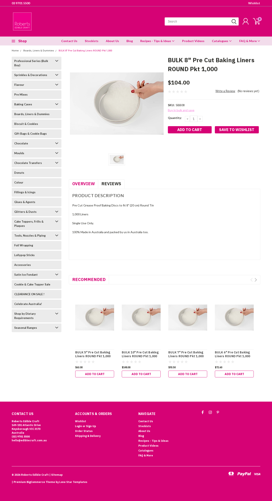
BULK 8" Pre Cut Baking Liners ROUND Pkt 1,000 (85, 50)
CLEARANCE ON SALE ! (29, 294)
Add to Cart (95, 374)
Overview (83, 183)
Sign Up (91, 426)
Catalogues (220, 41)
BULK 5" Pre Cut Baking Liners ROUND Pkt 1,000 (93, 354)
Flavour (19, 84)
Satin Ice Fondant (26, 274)
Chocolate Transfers (28, 163)
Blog (129, 41)
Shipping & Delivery (88, 435)
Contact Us (69, 41)
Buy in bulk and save (181, 110)
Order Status (84, 431)
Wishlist (254, 3)
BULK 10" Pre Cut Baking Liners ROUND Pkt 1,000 (140, 354)
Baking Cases (23, 104)
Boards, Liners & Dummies (38, 50)
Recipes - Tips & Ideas (156, 41)
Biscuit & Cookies (26, 124)
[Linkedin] (192, 145)
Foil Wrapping (23, 245)
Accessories (22, 265)
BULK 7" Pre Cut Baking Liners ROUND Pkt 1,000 (186, 354)
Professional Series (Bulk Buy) (31, 63)
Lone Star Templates (73, 482)
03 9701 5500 (21, 3)
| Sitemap (56, 474)
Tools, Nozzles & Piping (30, 235)
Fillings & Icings (24, 192)
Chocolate (21, 143)
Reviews (111, 183)
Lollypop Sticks (24, 255)
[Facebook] (171, 145)
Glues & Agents (24, 202)
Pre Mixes (21, 94)
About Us (112, 41)
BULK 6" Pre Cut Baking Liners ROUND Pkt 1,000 (232, 354)
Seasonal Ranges (25, 327)
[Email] (178, 145)
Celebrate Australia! (28, 304)
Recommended (89, 279)
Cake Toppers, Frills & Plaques (29, 223)
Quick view (94, 318)
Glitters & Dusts (25, 211)
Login (78, 426)
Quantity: (175, 118)
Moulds (19, 153)
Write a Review (225, 91)
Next (255, 279)
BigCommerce (36, 482)
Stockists (91, 41)
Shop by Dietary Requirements (25, 316)
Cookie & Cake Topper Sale (32, 284)
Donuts (19, 172)
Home (15, 50)
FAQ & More (248, 41)
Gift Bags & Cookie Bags (30, 133)
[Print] (185, 145)
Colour (18, 182)
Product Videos (193, 41)
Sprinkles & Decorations (30, 75)
